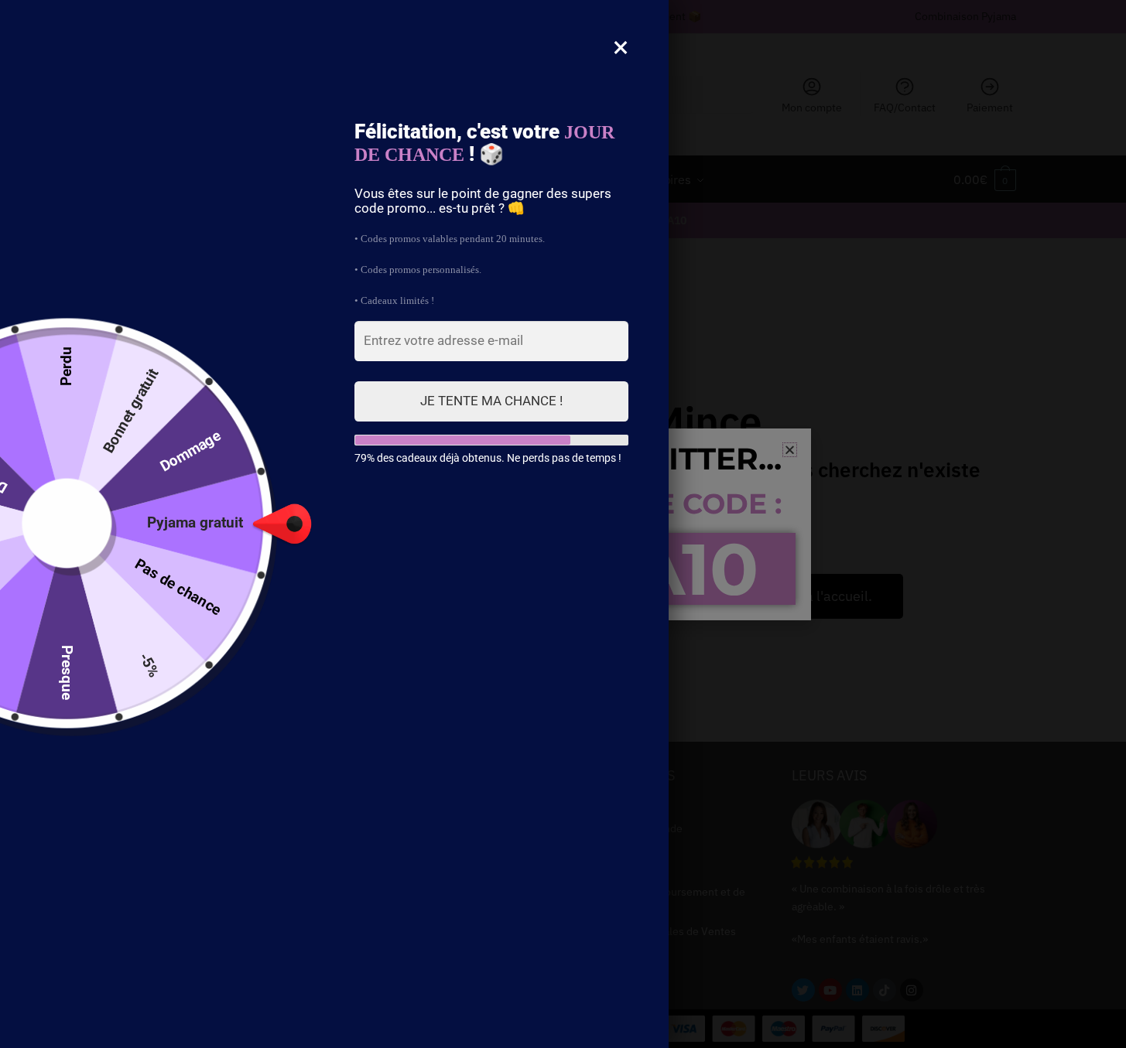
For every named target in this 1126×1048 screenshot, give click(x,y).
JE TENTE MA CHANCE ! (491, 400)
